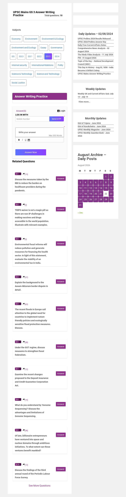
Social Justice (18, 82)
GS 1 (30, 56)
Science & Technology (22, 74)
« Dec (80, 212)
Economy (16, 39)
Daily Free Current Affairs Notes (92, 45)
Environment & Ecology (53, 39)
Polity (60, 65)
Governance (56, 47)
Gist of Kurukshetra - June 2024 (92, 126)
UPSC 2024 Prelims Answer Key (92, 42)
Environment (31, 39)
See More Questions (39, 485)
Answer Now (31, 152)
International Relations (42, 65)
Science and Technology (48, 74)
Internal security (19, 65)
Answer (60, 178)
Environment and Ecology (24, 47)
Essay (43, 47)
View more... (84, 102)
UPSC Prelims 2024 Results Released (94, 38)
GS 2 (39, 56)
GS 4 (57, 56)
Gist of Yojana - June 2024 (89, 123)
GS (13, 56)
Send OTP (56, 119)
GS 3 (21, 56)
